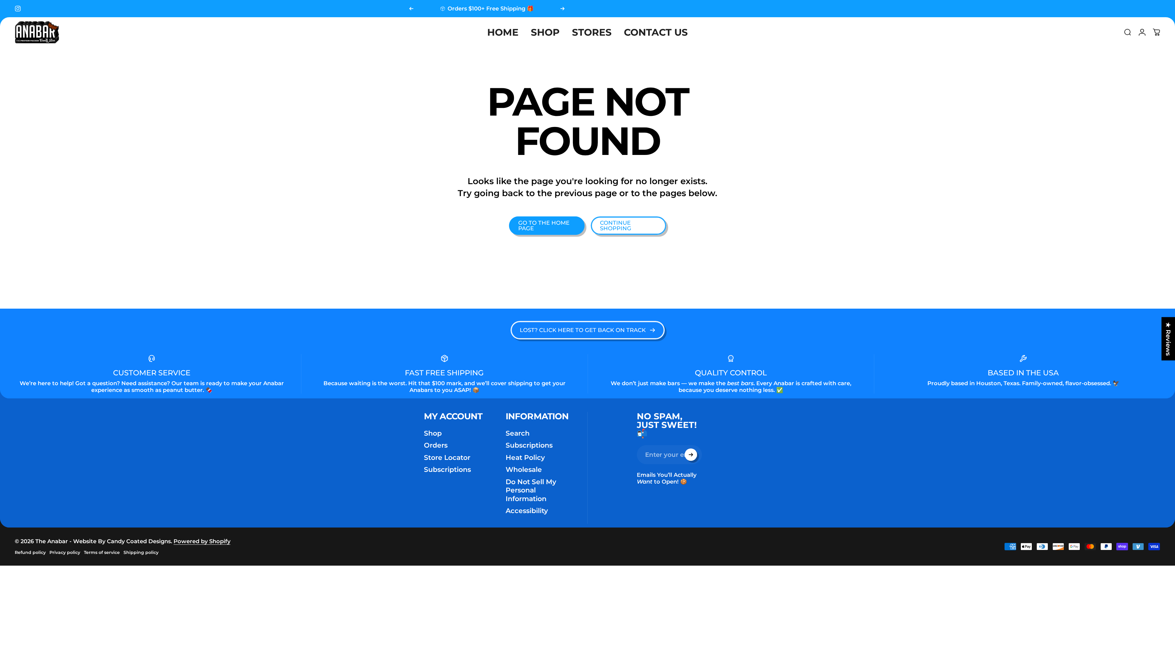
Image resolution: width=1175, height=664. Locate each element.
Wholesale (524, 469)
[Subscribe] (691, 455)
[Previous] (411, 8)
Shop (433, 433)
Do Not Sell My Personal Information (531, 490)
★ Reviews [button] (1168, 339)
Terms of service (102, 552)
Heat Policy (525, 457)
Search (518, 433)
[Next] (562, 8)
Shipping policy (141, 552)
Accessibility (527, 511)
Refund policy (30, 552)
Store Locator (447, 457)
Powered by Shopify (202, 541)
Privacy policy (64, 552)
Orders (436, 445)
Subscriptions (447, 469)
